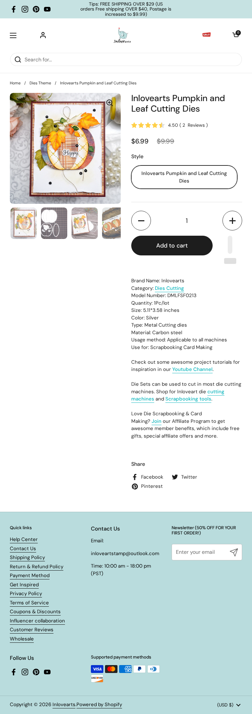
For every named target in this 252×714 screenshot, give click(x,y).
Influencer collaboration (37, 620)
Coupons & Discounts (35, 611)
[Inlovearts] (122, 35)
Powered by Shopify (99, 704)
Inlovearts (63, 704)
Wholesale (22, 639)
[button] (235, 35)
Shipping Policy (27, 557)
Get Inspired (24, 584)
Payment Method (30, 575)
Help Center (24, 539)
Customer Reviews (31, 629)
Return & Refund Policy (36, 566)
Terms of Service (29, 602)
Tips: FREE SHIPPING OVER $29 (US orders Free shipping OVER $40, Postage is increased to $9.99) (125, 9)
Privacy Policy (26, 593)
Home (15, 83)
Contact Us (23, 548)
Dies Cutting (169, 288)
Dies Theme (40, 83)
